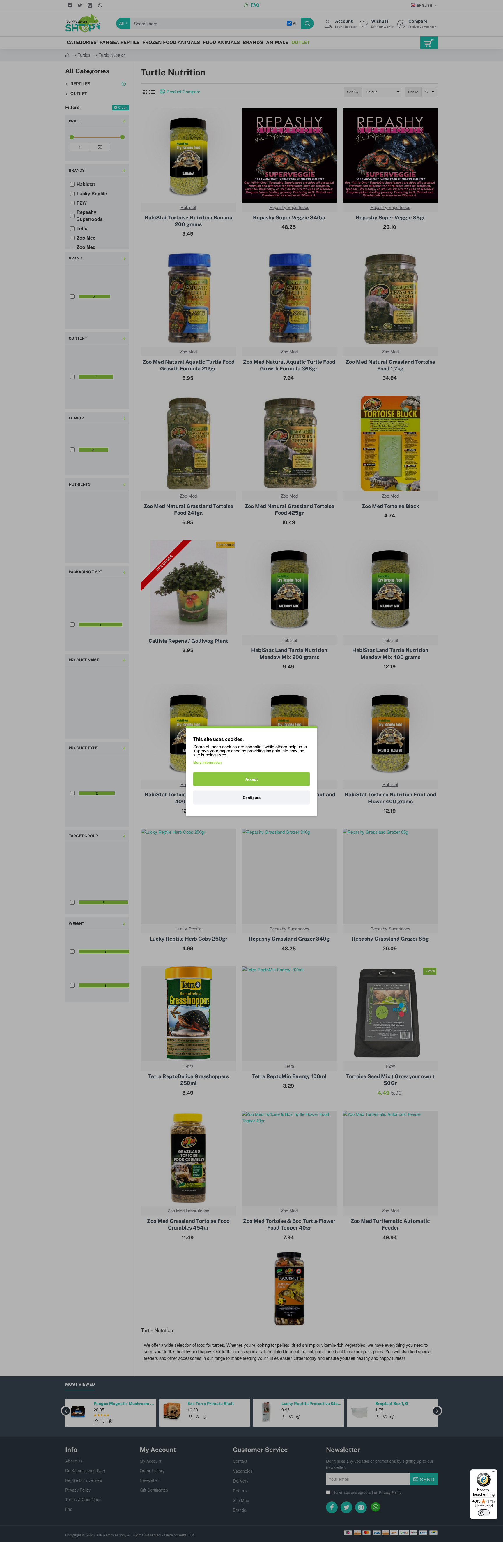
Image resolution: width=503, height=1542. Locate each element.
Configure (252, 797)
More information (207, 762)
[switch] (484, 1512)
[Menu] (493, 1472)
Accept (251, 779)
